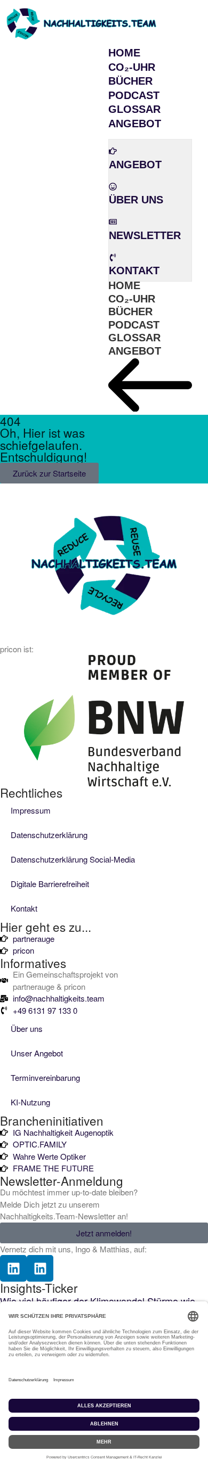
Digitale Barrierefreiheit (50, 883)
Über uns (27, 1028)
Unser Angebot (37, 1053)
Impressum (31, 810)
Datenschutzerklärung (49, 834)
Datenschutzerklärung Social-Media (73, 859)
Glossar (134, 337)
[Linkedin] (13, 1268)
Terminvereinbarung (45, 1077)
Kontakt (24, 908)
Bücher (130, 311)
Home (124, 285)
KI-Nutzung (30, 1102)
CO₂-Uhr (131, 299)
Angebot (134, 351)
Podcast (133, 325)
